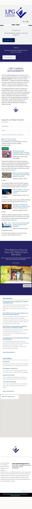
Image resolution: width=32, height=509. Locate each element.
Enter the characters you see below (13, 134)
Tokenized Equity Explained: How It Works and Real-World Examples (21, 152)
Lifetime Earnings (8, 375)
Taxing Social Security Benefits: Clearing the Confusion (16, 338)
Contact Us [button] (8, 40)
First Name (5, 122)
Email (3, 130)
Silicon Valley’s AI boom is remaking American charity (21, 191)
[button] (25, 21)
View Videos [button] (8, 57)
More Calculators (9, 391)
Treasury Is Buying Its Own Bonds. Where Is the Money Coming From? (21, 206)
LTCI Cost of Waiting (9, 381)
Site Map (2, 486)
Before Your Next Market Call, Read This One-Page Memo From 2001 (21, 174)
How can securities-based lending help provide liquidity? (21, 224)
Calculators (7, 358)
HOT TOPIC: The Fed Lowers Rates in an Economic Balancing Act (15, 313)
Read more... (12, 170)
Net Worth (6, 361)
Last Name (5, 126)
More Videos (16, 262)
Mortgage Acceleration (10, 368)
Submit (5, 148)
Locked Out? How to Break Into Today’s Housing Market (15, 302)
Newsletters (7, 298)
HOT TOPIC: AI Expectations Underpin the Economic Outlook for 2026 (15, 327)
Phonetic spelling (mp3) (9, 140)
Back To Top (25, 491)
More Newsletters (9, 352)
